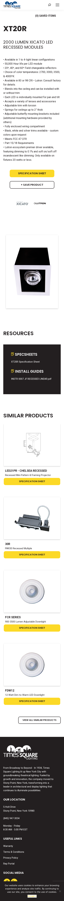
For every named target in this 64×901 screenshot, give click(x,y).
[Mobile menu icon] (57, 5)
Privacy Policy (10, 857)
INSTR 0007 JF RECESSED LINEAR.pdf (31, 379)
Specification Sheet (32, 173)
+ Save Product (32, 185)
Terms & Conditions (13, 852)
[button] (49, 5)
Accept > (32, 896)
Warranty (8, 846)
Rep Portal (8, 863)
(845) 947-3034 (11, 818)
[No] (60, 891)
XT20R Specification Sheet (25, 361)
